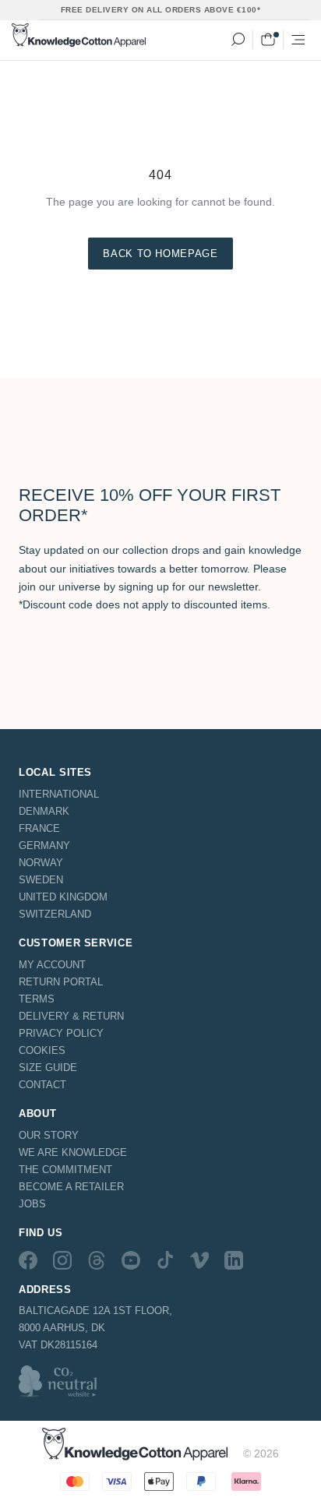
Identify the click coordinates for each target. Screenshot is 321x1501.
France (39, 828)
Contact (42, 1085)
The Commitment (65, 1169)
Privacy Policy (61, 1033)
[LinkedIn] (233, 1260)
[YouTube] (131, 1260)
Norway (41, 863)
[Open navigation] (298, 40)
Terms (37, 999)
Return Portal (61, 982)
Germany (44, 845)
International (59, 794)
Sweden (41, 880)
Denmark (44, 811)
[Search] (238, 40)
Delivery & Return (71, 1016)
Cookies (42, 1050)
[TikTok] (165, 1260)
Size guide (48, 1067)
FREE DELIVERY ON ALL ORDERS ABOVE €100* (161, 9)
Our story (49, 1135)
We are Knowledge (73, 1152)
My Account (52, 965)
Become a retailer (71, 1187)
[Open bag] (268, 40)
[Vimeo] (199, 1260)
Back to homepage (160, 253)
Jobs (32, 1204)
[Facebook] (28, 1260)
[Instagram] (62, 1260)
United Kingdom (63, 897)
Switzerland (55, 914)
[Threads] (96, 1260)
